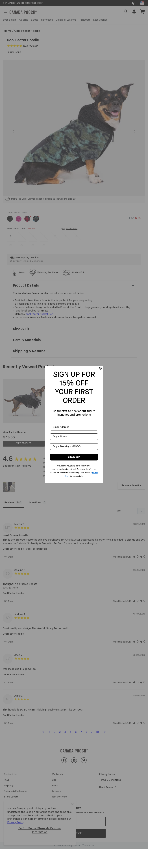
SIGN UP (74, 457)
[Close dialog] (100, 368)
